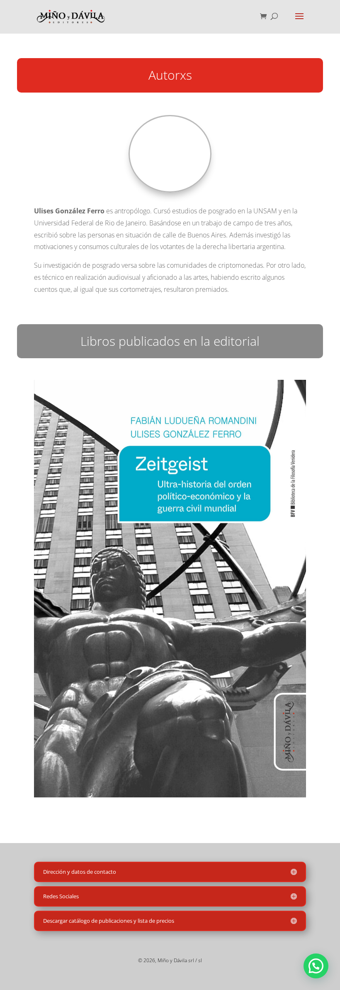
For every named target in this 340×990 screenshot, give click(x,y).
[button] (316, 965)
